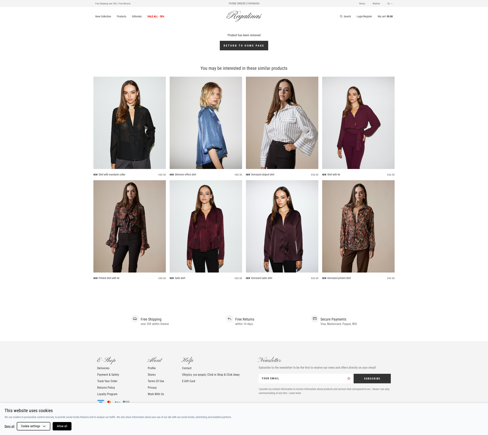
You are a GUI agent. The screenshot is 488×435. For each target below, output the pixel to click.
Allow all (62, 426)
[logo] (244, 16)
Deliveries (103, 368)
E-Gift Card (188, 381)
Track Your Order (107, 381)
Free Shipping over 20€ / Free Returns (112, 3)
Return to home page (244, 45)
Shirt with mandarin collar (112, 174)
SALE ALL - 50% (155, 16)
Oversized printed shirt (339, 278)
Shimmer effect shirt (185, 174)
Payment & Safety (108, 374)
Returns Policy (106, 387)
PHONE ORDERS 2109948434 (244, 3)
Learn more (295, 393)
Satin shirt (180, 278)
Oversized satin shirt (261, 278)
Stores (362, 3)
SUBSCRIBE (372, 378)
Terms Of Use (156, 381)
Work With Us (156, 394)
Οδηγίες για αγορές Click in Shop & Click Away (211, 374)
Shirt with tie (333, 174)
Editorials (137, 16)
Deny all (9, 426)
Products (121, 16)
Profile (152, 368)
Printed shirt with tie (109, 278)
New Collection (103, 16)
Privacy (152, 387)
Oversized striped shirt (262, 174)
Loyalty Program (107, 394)
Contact (187, 368)
